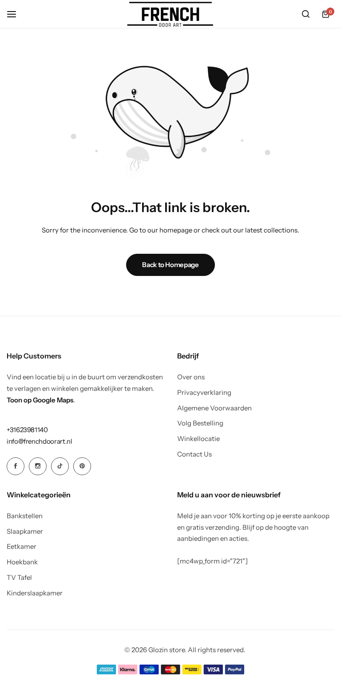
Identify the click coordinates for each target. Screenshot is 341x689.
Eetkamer (21, 547)
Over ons (191, 377)
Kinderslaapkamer (35, 593)
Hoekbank (22, 562)
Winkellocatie (198, 439)
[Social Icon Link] (15, 466)
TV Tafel (19, 578)
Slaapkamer (25, 531)
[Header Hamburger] (16, 14)
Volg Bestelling (200, 423)
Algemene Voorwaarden (214, 408)
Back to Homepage (170, 264)
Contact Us (194, 454)
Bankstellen (25, 516)
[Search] (305, 14)
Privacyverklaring (204, 393)
